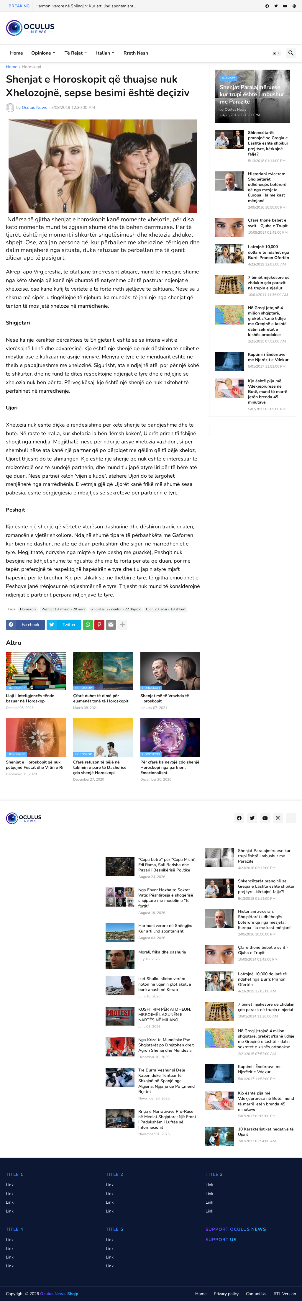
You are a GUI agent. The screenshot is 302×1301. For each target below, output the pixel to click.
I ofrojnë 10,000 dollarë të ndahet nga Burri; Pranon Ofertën (268, 252)
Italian (103, 53)
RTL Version (285, 1294)
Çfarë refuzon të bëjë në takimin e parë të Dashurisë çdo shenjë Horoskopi (100, 768)
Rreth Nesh (136, 53)
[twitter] (276, 6)
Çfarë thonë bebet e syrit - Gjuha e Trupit (268, 223)
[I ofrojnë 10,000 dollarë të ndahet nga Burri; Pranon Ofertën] (229, 253)
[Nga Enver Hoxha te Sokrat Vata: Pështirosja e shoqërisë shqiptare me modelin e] (120, 897)
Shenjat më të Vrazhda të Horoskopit (164, 698)
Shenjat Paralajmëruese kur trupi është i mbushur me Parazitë (264, 856)
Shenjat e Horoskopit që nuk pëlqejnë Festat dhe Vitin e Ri (34, 765)
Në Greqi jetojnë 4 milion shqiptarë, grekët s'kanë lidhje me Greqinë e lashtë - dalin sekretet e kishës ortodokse (269, 321)
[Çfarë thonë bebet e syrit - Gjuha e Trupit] (229, 227)
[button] (277, 53)
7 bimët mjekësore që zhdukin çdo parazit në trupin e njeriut (269, 283)
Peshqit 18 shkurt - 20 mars (64, 609)
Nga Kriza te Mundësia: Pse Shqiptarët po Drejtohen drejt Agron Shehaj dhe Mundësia (166, 1045)
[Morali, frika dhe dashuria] (120, 959)
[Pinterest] (99, 625)
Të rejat (74, 53)
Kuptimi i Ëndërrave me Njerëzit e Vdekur (268, 357)
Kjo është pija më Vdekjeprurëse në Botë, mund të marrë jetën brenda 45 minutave (267, 391)
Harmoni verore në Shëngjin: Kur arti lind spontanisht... (85, 6)
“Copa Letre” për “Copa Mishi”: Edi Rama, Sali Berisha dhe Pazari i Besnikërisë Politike (167, 865)
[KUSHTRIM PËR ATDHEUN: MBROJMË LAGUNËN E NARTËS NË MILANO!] (120, 1016)
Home (16, 53)
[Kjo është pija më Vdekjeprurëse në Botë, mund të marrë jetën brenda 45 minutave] (229, 388)
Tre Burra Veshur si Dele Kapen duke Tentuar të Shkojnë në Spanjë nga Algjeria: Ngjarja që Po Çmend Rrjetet (166, 1081)
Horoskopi (31, 67)
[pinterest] (294, 6)
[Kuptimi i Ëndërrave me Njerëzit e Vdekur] (229, 361)
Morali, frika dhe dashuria (162, 952)
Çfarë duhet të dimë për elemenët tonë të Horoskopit (100, 698)
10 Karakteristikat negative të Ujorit (266, 1132)
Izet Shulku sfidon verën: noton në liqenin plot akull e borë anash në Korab (164, 984)
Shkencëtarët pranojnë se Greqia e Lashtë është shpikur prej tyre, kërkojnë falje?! (268, 143)
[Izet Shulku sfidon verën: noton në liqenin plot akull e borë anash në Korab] (120, 985)
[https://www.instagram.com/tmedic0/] (291, 818)
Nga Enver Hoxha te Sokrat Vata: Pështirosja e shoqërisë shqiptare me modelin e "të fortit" (165, 898)
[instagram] (278, 818)
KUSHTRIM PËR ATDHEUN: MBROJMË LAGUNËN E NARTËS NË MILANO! (164, 1015)
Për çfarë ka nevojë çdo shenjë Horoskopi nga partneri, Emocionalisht (169, 768)
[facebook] (267, 6)
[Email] (111, 625)
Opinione (41, 53)
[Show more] (122, 625)
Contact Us (256, 1294)
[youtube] (285, 6)
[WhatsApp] (88, 625)
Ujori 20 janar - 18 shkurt (166, 609)
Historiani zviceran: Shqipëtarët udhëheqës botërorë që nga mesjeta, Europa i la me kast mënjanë (267, 187)
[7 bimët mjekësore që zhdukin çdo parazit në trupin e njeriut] (229, 284)
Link (10, 1185)
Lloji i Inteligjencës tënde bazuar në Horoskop (30, 698)
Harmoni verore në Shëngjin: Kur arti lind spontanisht (165, 928)
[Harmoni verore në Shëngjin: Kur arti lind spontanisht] (120, 932)
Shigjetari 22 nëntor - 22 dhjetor (116, 609)
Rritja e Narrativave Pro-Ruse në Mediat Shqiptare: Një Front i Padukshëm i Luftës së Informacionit (167, 1119)
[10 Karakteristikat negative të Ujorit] (219, 1136)
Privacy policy (226, 1294)
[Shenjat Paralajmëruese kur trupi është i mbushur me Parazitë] (219, 857)
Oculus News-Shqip (59, 1294)
